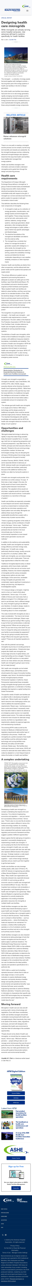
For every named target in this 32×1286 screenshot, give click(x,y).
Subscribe (16, 1188)
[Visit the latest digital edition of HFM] (16, 1082)
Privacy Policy (14, 1246)
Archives (16, 1098)
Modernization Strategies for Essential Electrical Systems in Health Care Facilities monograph (15, 372)
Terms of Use (6, 1253)
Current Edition (16, 1093)
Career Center (16, 1158)
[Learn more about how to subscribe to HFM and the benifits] (16, 1174)
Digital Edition (16, 1071)
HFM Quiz (16, 1102)
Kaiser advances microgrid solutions (15, 137)
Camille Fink (12, 39)
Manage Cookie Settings (19, 1253)
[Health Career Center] (16, 1150)
